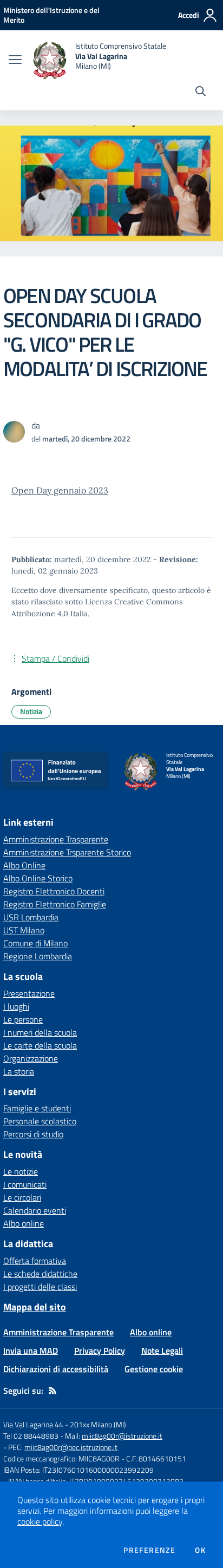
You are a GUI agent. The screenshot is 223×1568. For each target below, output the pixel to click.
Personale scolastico (39, 1121)
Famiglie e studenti (37, 1108)
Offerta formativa (34, 1260)
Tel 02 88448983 (30, 1435)
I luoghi (16, 1006)
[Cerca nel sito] (200, 92)
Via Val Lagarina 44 (33, 1424)
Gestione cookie (153, 1368)
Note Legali (162, 1350)
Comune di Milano (35, 943)
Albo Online (24, 865)
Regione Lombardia (37, 956)
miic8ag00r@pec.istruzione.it (70, 1447)
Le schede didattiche (40, 1273)
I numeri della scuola (40, 1032)
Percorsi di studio (33, 1134)
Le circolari (22, 1197)
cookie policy (39, 1521)
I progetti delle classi (40, 1286)
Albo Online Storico (38, 878)
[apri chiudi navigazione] (15, 60)
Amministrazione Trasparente (55, 839)
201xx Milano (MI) (98, 1424)
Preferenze (149, 1550)
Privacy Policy (99, 1350)
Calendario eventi (34, 1210)
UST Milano (23, 930)
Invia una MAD (30, 1350)
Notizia (31, 711)
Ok (200, 1550)
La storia (18, 1071)
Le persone (23, 1019)
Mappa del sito (34, 1307)
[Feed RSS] (52, 1390)
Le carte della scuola (40, 1045)
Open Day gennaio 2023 (59, 490)
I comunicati (25, 1184)
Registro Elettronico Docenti (53, 891)
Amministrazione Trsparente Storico (67, 852)
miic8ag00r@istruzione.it (122, 1435)
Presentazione (29, 993)
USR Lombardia (30, 917)
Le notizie (20, 1171)
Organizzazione (30, 1058)
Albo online (23, 1223)
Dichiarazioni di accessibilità (55, 1368)
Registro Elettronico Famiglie (54, 904)
